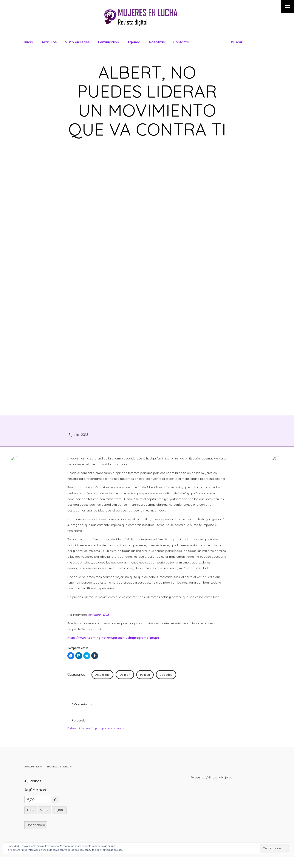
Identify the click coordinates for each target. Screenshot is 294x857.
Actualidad (102, 674)
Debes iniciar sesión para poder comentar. (96, 728)
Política (145, 674)
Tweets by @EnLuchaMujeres (211, 777)
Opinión (124, 674)
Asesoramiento (33, 766)
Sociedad (166, 674)
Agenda (133, 42)
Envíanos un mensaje (59, 766)
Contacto (181, 42)
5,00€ (44, 810)
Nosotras (157, 42)
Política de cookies (111, 849)
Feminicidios (108, 42)
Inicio (28, 42)
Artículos (49, 42)
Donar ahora (36, 825)
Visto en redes (77, 42)
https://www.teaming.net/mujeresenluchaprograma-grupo (113, 638)
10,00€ (59, 810)
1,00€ (30, 810)
